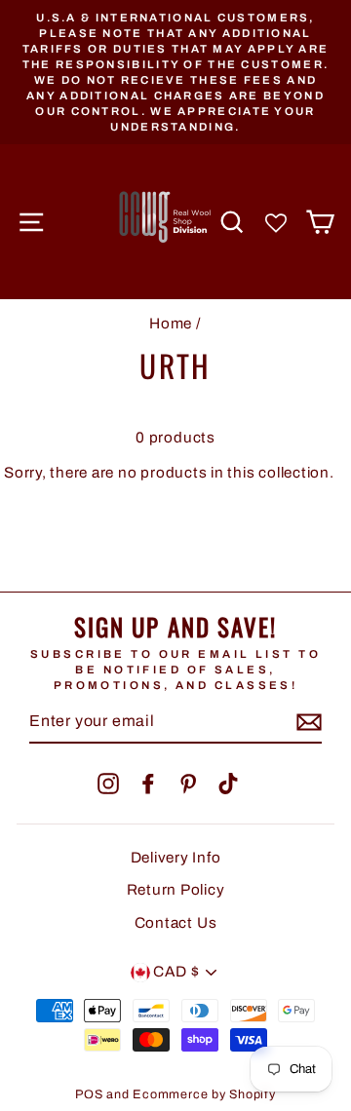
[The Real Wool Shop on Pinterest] (188, 783)
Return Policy (176, 890)
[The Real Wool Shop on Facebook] (148, 783)
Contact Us (176, 923)
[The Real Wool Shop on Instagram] (108, 783)
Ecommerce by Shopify (204, 1094)
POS (88, 1094)
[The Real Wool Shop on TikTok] (228, 783)
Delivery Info (176, 857)
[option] (175, 72)
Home (170, 323)
